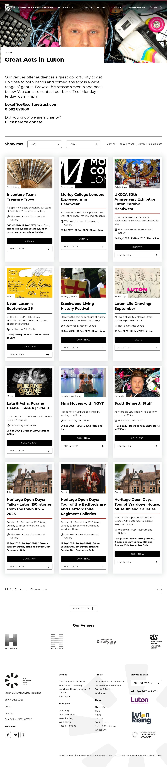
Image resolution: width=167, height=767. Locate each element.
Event (10, 297)
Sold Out (137, 438)
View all (111, 144)
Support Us (137, 8)
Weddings (100, 693)
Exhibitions (13, 187)
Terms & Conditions (105, 726)
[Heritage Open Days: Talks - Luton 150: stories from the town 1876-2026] (29, 478)
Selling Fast (29, 443)
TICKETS (137, 340)
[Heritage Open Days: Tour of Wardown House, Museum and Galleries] (137, 478)
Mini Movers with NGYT (82, 403)
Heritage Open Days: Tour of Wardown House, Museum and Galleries (137, 504)
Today (122, 144)
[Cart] (155, 7)
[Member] (150, 7)
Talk (9, 492)
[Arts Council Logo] (146, 734)
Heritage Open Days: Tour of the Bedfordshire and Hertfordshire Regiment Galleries (83, 507)
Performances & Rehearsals (110, 682)
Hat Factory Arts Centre (23, 329)
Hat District (65, 697)
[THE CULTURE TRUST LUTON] (10, 7)
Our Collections (67, 714)
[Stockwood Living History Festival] (83, 283)
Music (101, 8)
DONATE (30, 241)
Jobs (97, 711)
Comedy (86, 8)
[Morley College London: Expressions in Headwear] (83, 174)
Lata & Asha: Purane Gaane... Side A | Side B (28, 406)
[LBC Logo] (146, 700)
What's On (66, 8)
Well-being (65, 722)
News (98, 715)
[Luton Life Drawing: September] (137, 283)
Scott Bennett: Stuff (133, 403)
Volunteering (66, 718)
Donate (99, 719)
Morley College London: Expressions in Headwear (82, 199)
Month (141, 144)
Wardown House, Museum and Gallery (27, 218)
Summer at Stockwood (35, 8)
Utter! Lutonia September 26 (20, 306)
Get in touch (101, 722)
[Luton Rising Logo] (146, 718)
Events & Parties (103, 689)
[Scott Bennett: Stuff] (137, 382)
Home (8, 52)
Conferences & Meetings (108, 686)
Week (131, 144)
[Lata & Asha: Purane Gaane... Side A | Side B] (29, 382)
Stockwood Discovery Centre (80, 326)
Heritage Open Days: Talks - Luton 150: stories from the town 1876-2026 (29, 507)
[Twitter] (16, 735)
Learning (64, 711)
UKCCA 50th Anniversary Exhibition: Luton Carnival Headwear (136, 202)
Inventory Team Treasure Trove (21, 197)
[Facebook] (8, 735)
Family (65, 297)
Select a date (155, 144)
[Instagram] (23, 735)
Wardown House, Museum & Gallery (74, 691)
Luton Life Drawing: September (133, 306)
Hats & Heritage (67, 726)
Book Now (30, 347)
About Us (100, 707)
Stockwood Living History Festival (77, 306)
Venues (116, 8)
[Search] (160, 8)
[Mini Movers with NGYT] (83, 382)
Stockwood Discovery (70, 686)
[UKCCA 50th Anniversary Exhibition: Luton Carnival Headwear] (137, 174)
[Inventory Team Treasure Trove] (29, 174)
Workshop (120, 297)
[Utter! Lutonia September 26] (29, 283)
